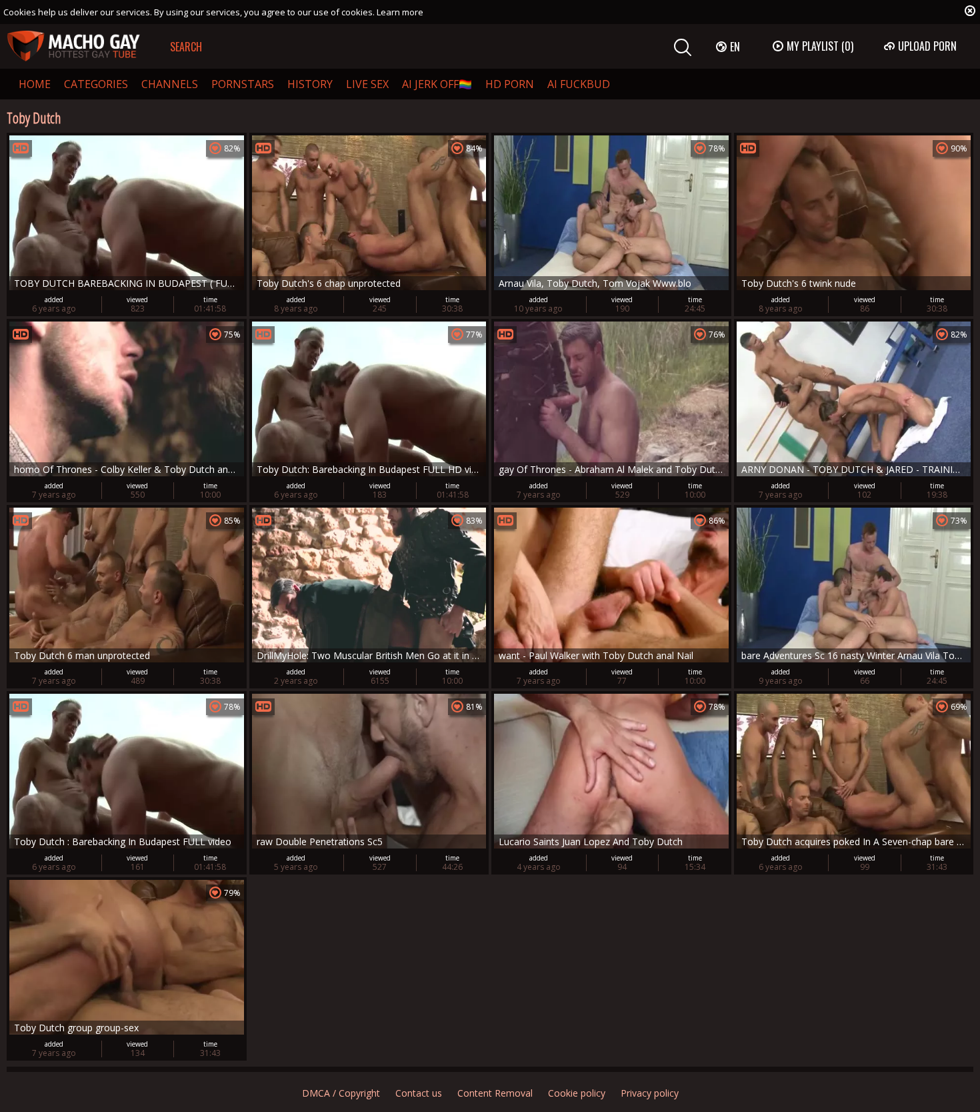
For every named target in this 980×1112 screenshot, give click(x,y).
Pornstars (242, 84)
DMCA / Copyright (341, 1093)
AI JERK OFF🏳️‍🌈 (437, 84)
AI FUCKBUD (578, 84)
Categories (96, 84)
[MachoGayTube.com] (73, 46)
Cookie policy (576, 1093)
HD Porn (509, 84)
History (310, 84)
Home (35, 84)
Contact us (418, 1093)
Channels (169, 84)
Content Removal (495, 1093)
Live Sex (367, 84)
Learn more (400, 12)
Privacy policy (650, 1093)
